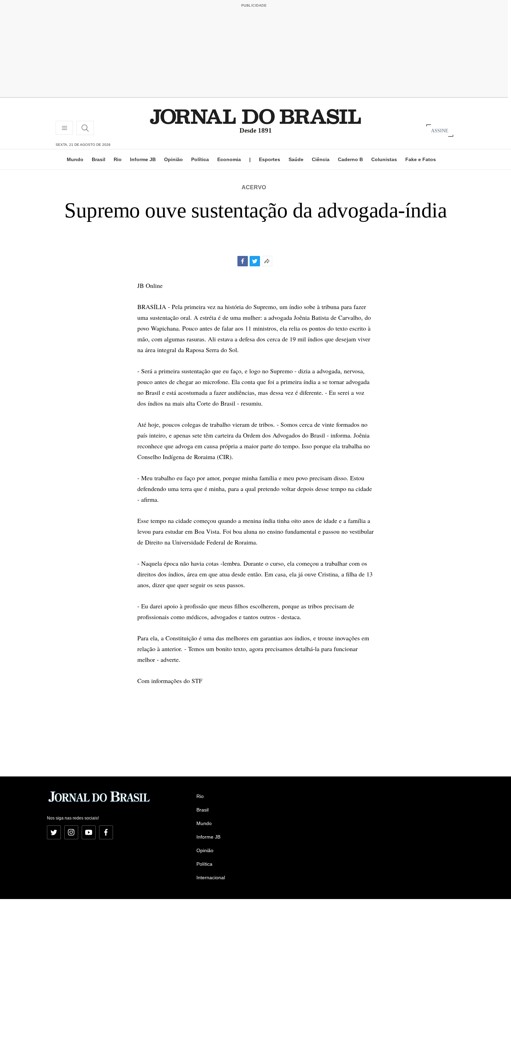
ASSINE (439, 130)
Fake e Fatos (420, 159)
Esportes (269, 159)
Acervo (254, 187)
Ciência (321, 159)
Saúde (296, 159)
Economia (229, 159)
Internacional (210, 877)
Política (200, 159)
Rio (118, 159)
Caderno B (350, 159)
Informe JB (143, 159)
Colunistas (384, 159)
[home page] (255, 116)
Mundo (75, 159)
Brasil (98, 159)
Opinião (173, 159)
